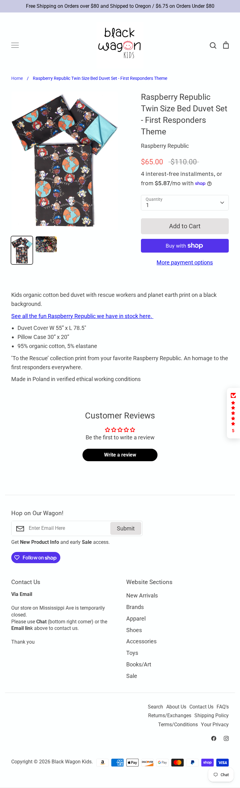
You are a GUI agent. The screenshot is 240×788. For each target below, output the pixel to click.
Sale (131, 676)
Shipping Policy (211, 715)
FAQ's (223, 707)
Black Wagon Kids (72, 762)
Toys (132, 653)
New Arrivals (142, 595)
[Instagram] (226, 738)
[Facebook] (214, 738)
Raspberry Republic (165, 146)
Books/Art (138, 664)
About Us (176, 707)
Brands (135, 607)
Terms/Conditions (178, 725)
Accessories (141, 641)
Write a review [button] (120, 455)
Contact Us (201, 707)
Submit (126, 528)
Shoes (134, 630)
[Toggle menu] (15, 45)
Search (155, 707)
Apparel (136, 618)
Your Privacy (215, 725)
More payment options (185, 262)
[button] (233, 413)
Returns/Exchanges (169, 715)
